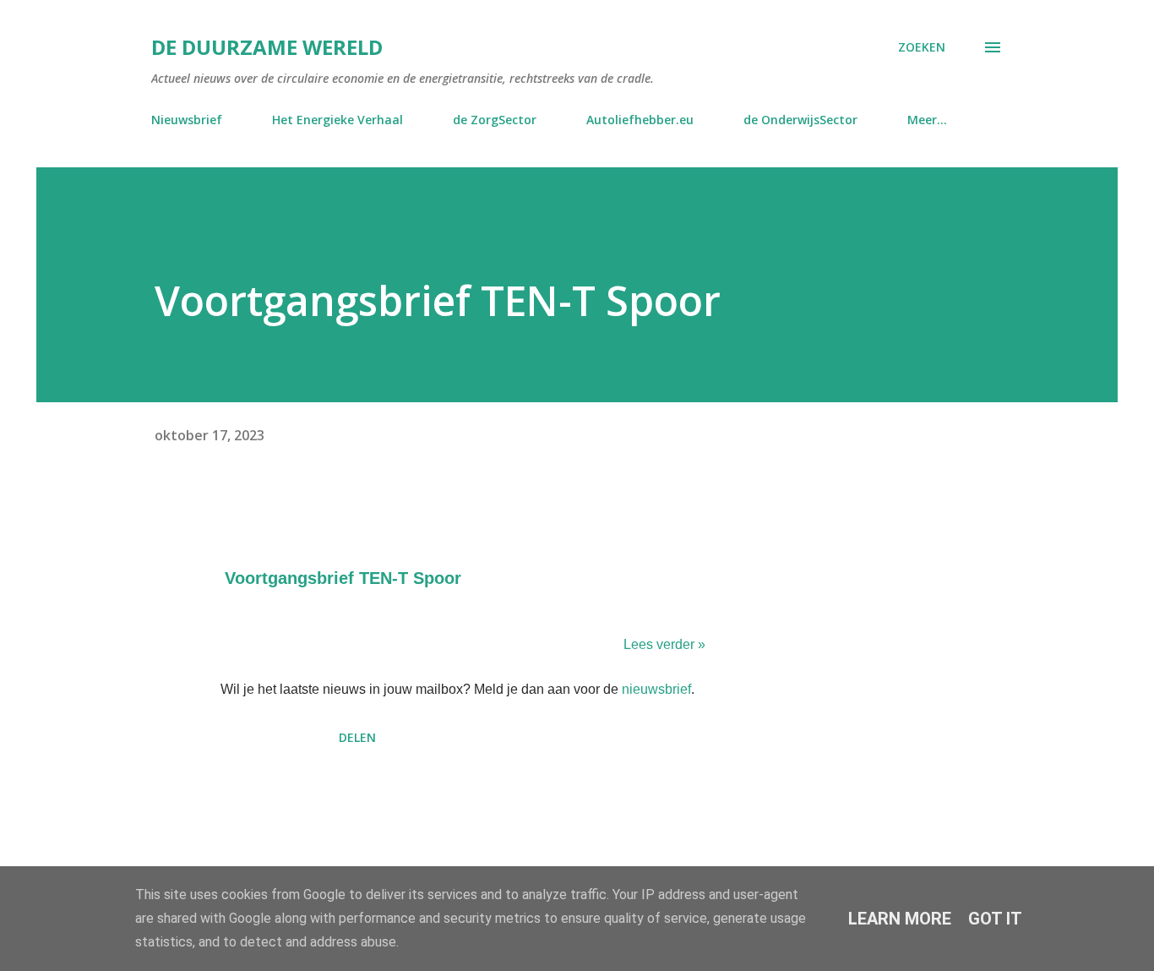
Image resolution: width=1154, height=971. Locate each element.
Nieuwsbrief (186, 120)
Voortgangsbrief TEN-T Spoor (343, 578)
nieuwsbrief (656, 689)
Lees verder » (664, 644)
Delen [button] (357, 737)
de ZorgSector (494, 120)
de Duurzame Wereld (267, 47)
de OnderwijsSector (800, 120)
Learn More (899, 918)
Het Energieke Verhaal (337, 120)
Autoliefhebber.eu (640, 120)
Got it (995, 918)
